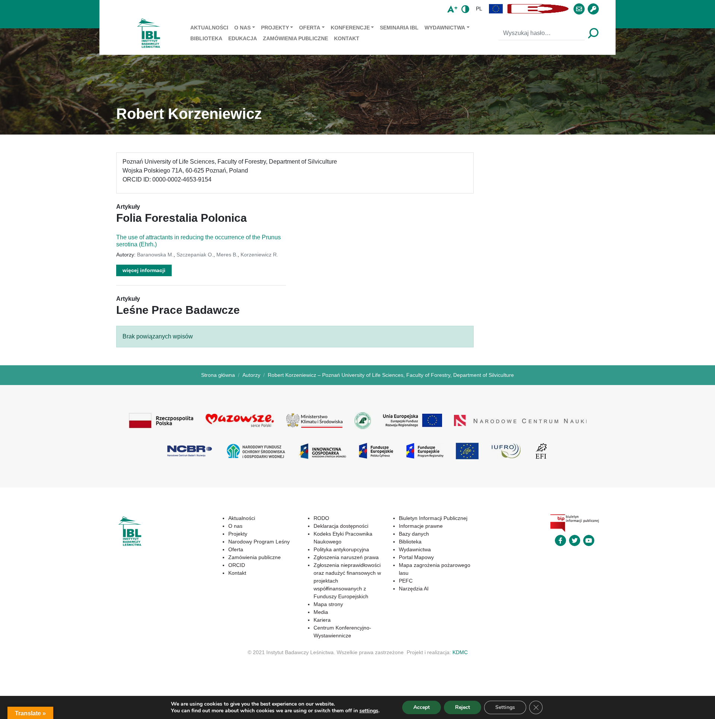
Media (321, 612)
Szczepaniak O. (195, 255)
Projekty (275, 28)
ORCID (236, 565)
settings (368, 710)
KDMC (460, 652)
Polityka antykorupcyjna (341, 549)
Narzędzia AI (414, 589)
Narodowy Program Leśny (259, 542)
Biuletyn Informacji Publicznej (433, 518)
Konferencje (350, 28)
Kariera (322, 620)
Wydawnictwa (445, 28)
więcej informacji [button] (144, 270)
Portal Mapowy (416, 557)
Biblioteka (206, 38)
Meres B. (227, 255)
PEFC (406, 581)
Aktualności (209, 28)
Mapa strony (328, 604)
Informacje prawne (421, 526)
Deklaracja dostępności (341, 526)
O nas (242, 28)
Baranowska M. (155, 255)
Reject (462, 707)
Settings (505, 707)
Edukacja (242, 38)
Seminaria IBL (399, 28)
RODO (321, 518)
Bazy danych (414, 534)
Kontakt (346, 38)
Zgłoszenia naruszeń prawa (346, 557)
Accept (421, 707)
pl (479, 9)
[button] (496, 9)
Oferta (309, 28)
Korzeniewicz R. (259, 255)
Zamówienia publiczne (295, 38)
